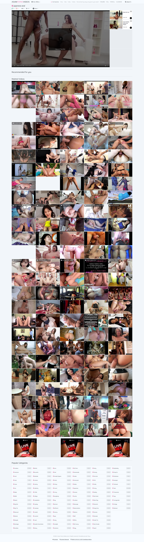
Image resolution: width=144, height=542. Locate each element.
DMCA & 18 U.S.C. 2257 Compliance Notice (82, 539)
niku (62, 2)
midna (73, 2)
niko (65, 2)
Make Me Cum (126, 12)
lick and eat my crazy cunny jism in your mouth (88, 2)
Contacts (56, 539)
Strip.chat (125, 17)
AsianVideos (21, 1)
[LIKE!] (12, 8)
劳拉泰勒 (102, 2)
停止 (107, 2)
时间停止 (112, 2)
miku (69, 2)
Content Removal (64, 539)
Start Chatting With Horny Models (126, 23)
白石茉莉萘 (119, 2)
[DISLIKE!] (16, 8)
